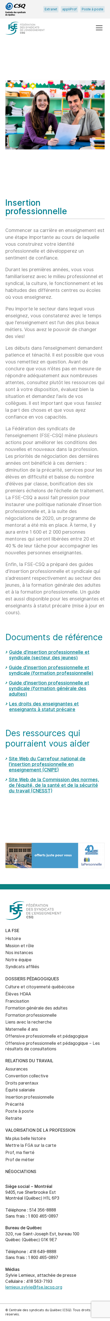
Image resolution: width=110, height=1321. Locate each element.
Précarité (14, 1104)
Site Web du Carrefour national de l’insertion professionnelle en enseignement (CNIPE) (47, 764)
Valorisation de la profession (40, 1130)
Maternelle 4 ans (21, 1029)
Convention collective (26, 1075)
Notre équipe (18, 959)
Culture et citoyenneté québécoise (39, 986)
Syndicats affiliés (22, 966)
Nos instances (19, 952)
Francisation (17, 1001)
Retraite (13, 1118)
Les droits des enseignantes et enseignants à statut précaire (44, 706)
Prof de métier (19, 1159)
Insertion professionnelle (29, 1097)
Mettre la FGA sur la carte (30, 1145)
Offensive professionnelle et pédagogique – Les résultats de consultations (52, 1046)
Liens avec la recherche (28, 1022)
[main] (55, 441)
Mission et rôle (19, 945)
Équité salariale (20, 1089)
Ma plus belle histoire (25, 1138)
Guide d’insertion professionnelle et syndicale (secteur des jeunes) (49, 654)
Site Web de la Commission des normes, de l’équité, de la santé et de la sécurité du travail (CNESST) (54, 785)
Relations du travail (29, 1060)
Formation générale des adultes (36, 1008)
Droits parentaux (21, 1083)
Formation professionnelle (31, 1015)
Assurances (16, 1069)
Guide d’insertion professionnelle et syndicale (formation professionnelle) (51, 670)
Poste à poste (92, 9)
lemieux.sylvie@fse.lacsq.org (33, 1287)
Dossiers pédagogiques (32, 978)
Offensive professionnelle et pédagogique (46, 1036)
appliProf (69, 9)
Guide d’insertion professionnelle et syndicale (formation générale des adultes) (49, 688)
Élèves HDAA (18, 994)
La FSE (12, 930)
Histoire (13, 938)
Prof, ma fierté (19, 1152)
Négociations (20, 1171)
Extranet (51, 9)
